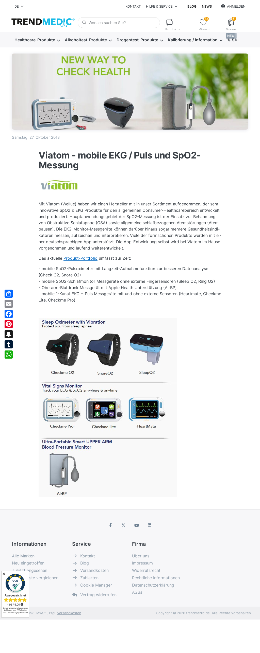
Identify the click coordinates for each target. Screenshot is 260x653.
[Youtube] (136, 525)
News (207, 6)
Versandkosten (69, 613)
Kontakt (133, 6)
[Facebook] (9, 314)
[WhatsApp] (9, 354)
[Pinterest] (9, 324)
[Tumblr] (9, 344)
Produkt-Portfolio (80, 258)
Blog (192, 6)
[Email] (9, 304)
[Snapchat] (9, 334)
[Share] (9, 294)
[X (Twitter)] (123, 525)
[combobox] (19, 6)
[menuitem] (37, 40)
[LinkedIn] (149, 525)
